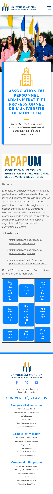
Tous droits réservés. (26, 392)
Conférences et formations (42, 290)
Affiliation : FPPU (42, 315)
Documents (10, 335)
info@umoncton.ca (26, 445)
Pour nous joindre (42, 334)
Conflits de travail (10, 315)
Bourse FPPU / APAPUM (26, 314)
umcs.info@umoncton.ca (26, 473)
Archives (26, 335)
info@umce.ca (26, 416)
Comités (26, 290)
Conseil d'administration (10, 290)
